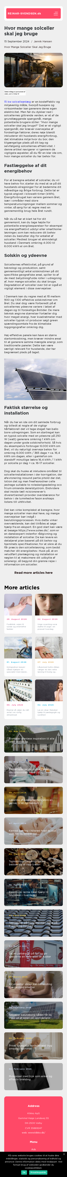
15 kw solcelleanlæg (17, 101)
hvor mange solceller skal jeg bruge (27, 47)
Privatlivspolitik (38, 1172)
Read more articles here (33, 573)
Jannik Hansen (43, 41)
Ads (33, 1149)
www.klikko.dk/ (36, 1132)
